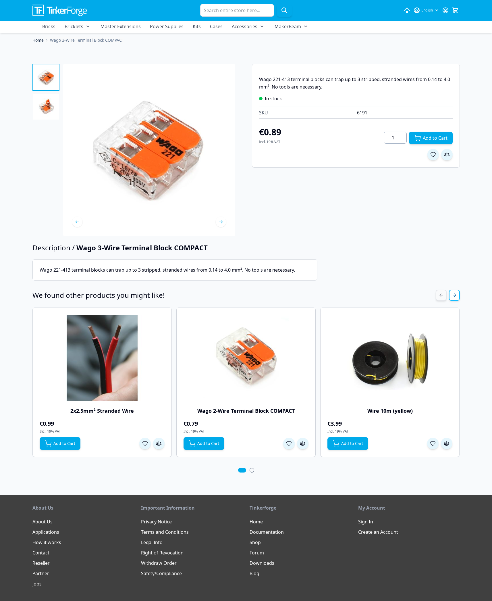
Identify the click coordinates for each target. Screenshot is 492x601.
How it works (46, 542)
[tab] (242, 470)
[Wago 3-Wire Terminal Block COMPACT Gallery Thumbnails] (45, 92)
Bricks (48, 26)
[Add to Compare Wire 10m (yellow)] (446, 443)
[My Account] (445, 10)
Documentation (267, 532)
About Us (42, 522)
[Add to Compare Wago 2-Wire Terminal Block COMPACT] (302, 443)
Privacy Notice (156, 522)
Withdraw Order (159, 563)
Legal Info (152, 542)
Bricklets (74, 26)
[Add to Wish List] (433, 154)
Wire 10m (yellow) (390, 410)
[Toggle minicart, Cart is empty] (455, 10)
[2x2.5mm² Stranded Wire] (102, 358)
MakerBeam (288, 26)
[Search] (284, 10)
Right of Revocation (162, 553)
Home (256, 522)
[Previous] (77, 222)
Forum (257, 553)
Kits (197, 26)
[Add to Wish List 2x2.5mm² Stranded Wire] (145, 443)
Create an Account (378, 532)
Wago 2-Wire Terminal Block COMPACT (246, 410)
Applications (45, 532)
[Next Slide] (454, 295)
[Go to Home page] (59, 10)
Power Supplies (167, 26)
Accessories (244, 26)
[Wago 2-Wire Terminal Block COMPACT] (246, 358)
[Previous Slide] (441, 295)
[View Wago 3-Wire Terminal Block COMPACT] (45, 77)
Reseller (41, 563)
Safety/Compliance (161, 573)
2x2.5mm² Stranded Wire (102, 410)
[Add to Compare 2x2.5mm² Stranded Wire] (159, 443)
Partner (40, 573)
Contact (40, 553)
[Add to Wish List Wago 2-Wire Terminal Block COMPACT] (289, 443)
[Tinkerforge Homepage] (407, 10)
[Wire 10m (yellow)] (390, 358)
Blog (254, 573)
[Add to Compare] (447, 154)
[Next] (221, 222)
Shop (255, 542)
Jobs (37, 584)
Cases (216, 26)
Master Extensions (121, 26)
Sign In (365, 522)
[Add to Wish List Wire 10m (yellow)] (433, 443)
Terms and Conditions (165, 532)
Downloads (262, 563)
